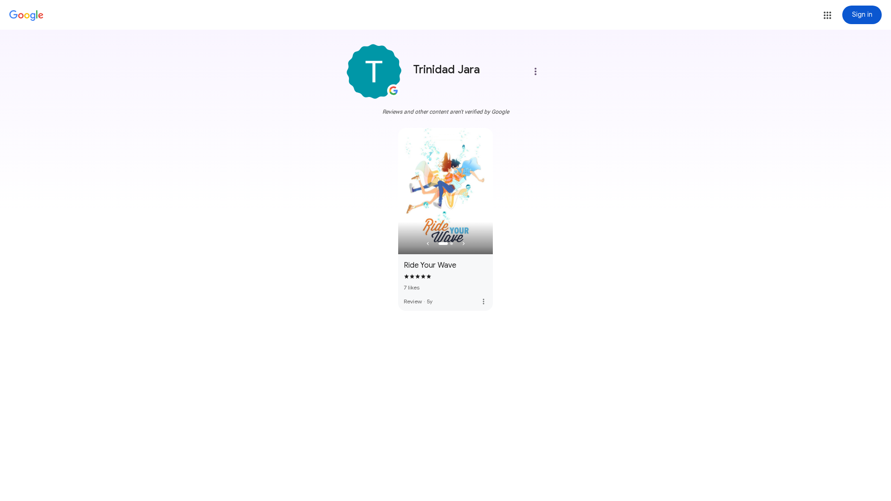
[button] (827, 15)
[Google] (26, 15)
